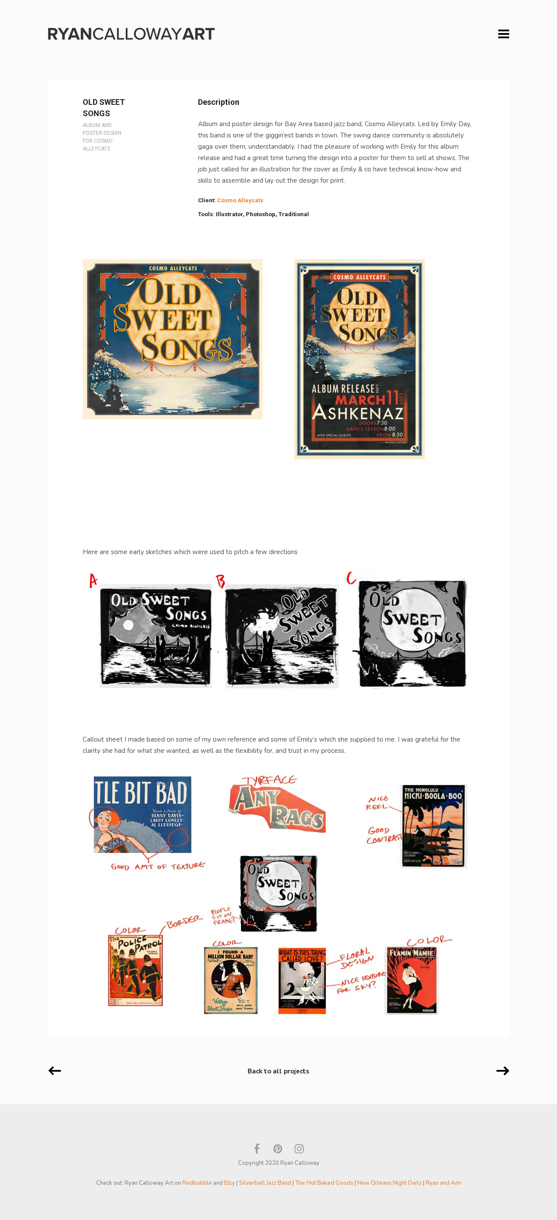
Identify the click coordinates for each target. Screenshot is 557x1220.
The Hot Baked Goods (324, 1183)
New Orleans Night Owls (389, 1183)
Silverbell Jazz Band (265, 1183)
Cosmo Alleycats (240, 200)
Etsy (229, 1183)
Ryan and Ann (443, 1183)
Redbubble (197, 1183)
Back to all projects (278, 1071)
